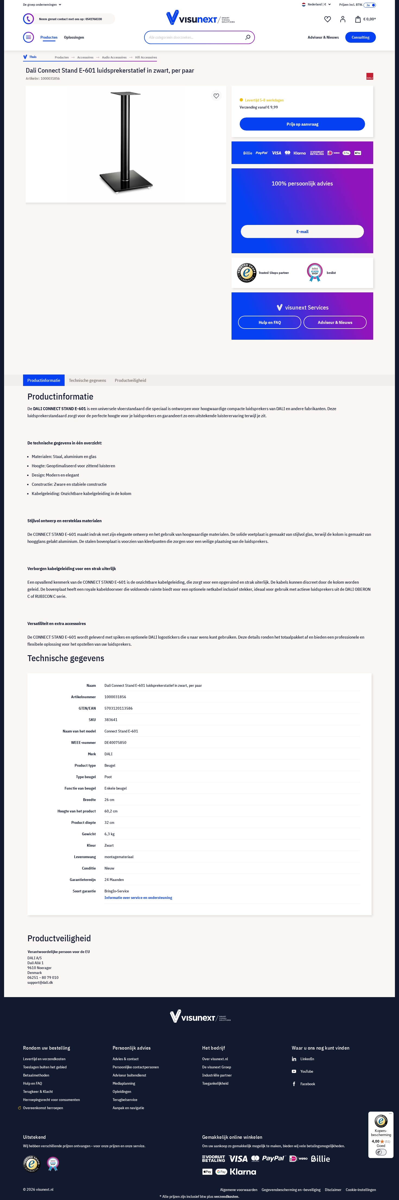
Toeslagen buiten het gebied (44, 1067)
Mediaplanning (124, 1083)
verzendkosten (226, 1196)
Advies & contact (126, 1058)
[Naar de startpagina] (199, 19)
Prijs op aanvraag (302, 124)
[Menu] (28, 37)
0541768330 (94, 19)
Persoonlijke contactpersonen (136, 1067)
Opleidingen (122, 1091)
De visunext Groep (216, 1067)
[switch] (381, 1152)
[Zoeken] (248, 37)
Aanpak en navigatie (128, 1107)
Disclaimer (333, 1189)
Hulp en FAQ (32, 1083)
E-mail (302, 231)
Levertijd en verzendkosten (44, 1058)
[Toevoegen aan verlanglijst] (216, 95)
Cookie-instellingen (361, 1189)
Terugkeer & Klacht (38, 1091)
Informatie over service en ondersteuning (138, 897)
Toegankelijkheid (215, 1083)
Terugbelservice (125, 1099)
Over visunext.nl (215, 1058)
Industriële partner (217, 1075)
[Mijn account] (343, 19)
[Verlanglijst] (327, 19)
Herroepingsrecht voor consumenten (51, 1099)
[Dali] (369, 76)
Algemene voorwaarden (238, 1189)
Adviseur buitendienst (129, 1075)
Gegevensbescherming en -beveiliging (291, 1189)
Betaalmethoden (36, 1075)
